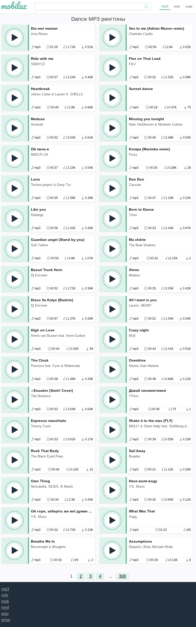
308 (122, 576)
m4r (177, 6)
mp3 (164, 6)
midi (189, 6)
